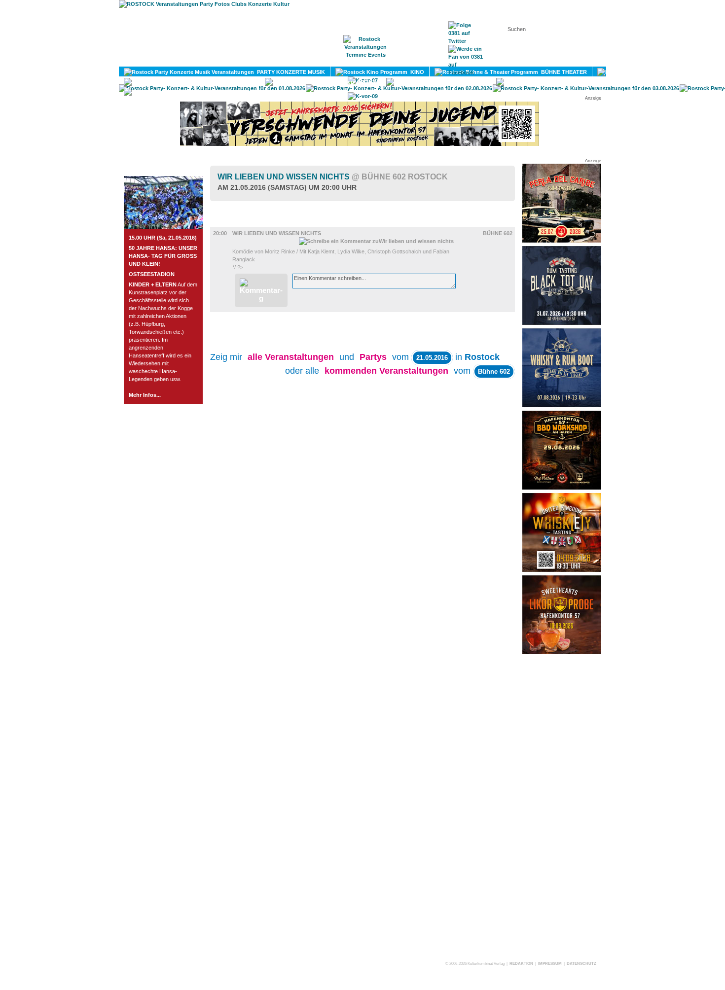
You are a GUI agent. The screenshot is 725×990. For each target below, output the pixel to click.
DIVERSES (605, 82)
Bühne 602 (497, 233)
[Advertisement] (561, 807)
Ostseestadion (152, 274)
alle (291, 357)
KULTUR (701, 72)
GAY (478, 82)
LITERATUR (237, 82)
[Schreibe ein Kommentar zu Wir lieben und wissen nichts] (376, 241)
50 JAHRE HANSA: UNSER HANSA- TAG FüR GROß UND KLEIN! (163, 256)
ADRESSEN (414, 60)
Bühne (234, 222)
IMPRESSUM (550, 963)
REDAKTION (521, 963)
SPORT (365, 82)
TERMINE (366, 60)
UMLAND (240, 92)
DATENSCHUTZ (581, 963)
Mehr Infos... (145, 395)
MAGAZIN (322, 60)
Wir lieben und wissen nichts (333, 177)
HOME (281, 60)
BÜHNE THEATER (562, 72)
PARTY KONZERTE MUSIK (289, 72)
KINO (415, 72)
